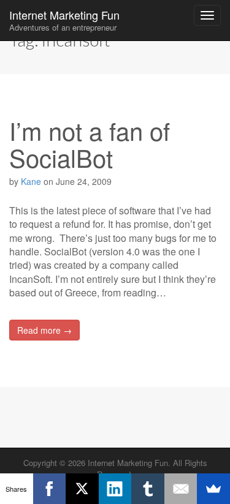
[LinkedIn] (115, 488)
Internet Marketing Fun (64, 20)
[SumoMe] (213, 488)
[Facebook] (49, 488)
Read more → (44, 330)
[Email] (180, 488)
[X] (82, 488)
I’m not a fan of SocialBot (89, 144)
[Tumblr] (147, 488)
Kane (31, 181)
